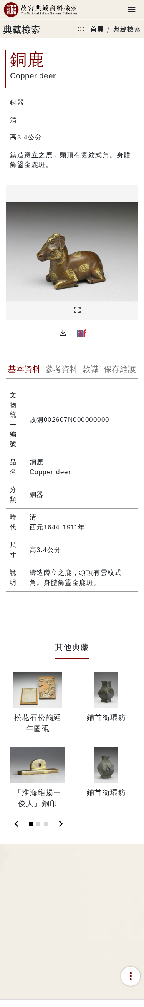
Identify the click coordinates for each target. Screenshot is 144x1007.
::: (81, 28)
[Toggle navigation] (131, 9)
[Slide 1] (31, 824)
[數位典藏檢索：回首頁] (40, 10)
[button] (63, 333)
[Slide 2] (38, 824)
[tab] (24, 370)
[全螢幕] (77, 310)
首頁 (97, 28)
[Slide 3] (46, 824)
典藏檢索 (127, 28)
